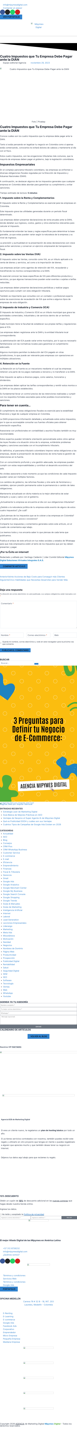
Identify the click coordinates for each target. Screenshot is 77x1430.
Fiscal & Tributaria (11, 872)
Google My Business (12, 891)
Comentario (7, 603)
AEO (5, 837)
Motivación (8, 939)
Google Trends (10, 900)
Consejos (7, 843)
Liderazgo (7, 926)
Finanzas (7, 869)
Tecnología (8, 983)
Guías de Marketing (12, 907)
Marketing (8, 929)
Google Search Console (14, 894)
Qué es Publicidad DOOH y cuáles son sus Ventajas (27, 821)
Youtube (7, 996)
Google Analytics (11, 884)
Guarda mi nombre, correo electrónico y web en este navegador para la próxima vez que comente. (38, 643)
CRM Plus (7, 846)
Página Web (8, 951)
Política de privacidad (34, 1214)
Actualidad (8, 833)
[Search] (36, 664)
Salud (5, 967)
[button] (38, 36)
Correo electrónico (37, 635)
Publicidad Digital (11, 961)
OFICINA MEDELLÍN (10, 1298)
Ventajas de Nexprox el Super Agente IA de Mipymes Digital (31, 818)
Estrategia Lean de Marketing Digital (20, 812)
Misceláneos (9, 936)
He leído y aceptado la (23, 1214)
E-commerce (9, 856)
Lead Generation (11, 920)
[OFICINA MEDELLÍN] (2, 1293)
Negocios (7, 945)
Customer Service (11, 853)
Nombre (5, 635)
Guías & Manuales (11, 904)
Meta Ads (7, 932)
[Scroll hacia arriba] (7, 1422)
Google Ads (8, 881)
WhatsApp (8, 993)
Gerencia (7, 875)
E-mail (6, 859)
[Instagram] (7, 12)
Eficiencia (7, 862)
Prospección (9, 958)
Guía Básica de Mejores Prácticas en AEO (22, 815)
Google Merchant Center (15, 888)
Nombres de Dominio (13, 948)
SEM (5, 974)
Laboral (6, 916)
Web (56, 635)
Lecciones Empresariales (14, 923)
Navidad (7, 942)
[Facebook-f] (2, 12)
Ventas (6, 987)
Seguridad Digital (11, 971)
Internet (6, 913)
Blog (5, 840)
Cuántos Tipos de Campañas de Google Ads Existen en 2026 (32, 824)
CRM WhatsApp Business (15, 849)
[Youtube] (17, 12)
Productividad (9, 955)
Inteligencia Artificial (12, 910)
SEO (5, 977)
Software (7, 980)
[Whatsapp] (12, 12)
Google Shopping (11, 897)
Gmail (5, 878)
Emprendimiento (10, 865)
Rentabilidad (9, 964)
